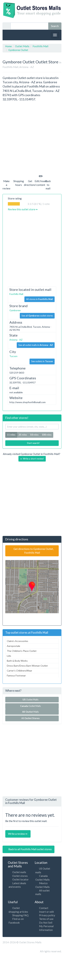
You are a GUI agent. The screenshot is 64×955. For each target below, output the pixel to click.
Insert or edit (46, 911)
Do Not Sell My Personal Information (46, 926)
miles (23, 434)
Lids (9, 655)
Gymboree (15, 310)
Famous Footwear (16, 675)
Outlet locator (20, 879)
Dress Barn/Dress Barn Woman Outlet (27, 665)
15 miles (11, 434)
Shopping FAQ (20, 915)
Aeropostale (13, 645)
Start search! (33, 443)
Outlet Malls (31, 699)
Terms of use (46, 918)
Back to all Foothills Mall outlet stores (30, 849)
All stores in (39, 299)
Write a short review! (33, 458)
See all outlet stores (37, 315)
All (30, 718)
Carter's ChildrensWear (19, 670)
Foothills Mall (16, 294)
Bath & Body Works (17, 660)
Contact (43, 907)
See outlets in (42, 361)
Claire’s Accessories (17, 641)
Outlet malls (19, 872)
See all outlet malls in (35, 345)
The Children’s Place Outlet (22, 650)
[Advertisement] (32, 137)
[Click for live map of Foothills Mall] (32, 586)
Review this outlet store (22, 209)
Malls (31, 711)
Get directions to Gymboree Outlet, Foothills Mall (33, 550)
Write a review (16, 833)
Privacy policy (47, 915)
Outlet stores (20, 875)
